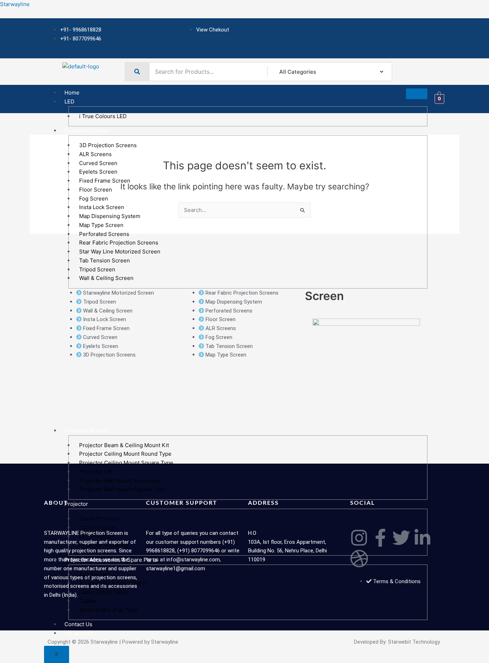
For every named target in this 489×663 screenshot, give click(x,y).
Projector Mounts (86, 430)
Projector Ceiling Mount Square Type (126, 462)
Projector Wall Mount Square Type (122, 489)
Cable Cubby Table (103, 592)
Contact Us (78, 624)
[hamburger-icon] (416, 93)
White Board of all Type (108, 609)
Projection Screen (87, 130)
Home (71, 92)
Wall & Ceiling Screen (106, 278)
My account (78, 633)
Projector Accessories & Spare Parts (110, 559)
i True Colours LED (103, 116)
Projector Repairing (104, 545)
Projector (76, 503)
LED (69, 101)
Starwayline (15, 4)
